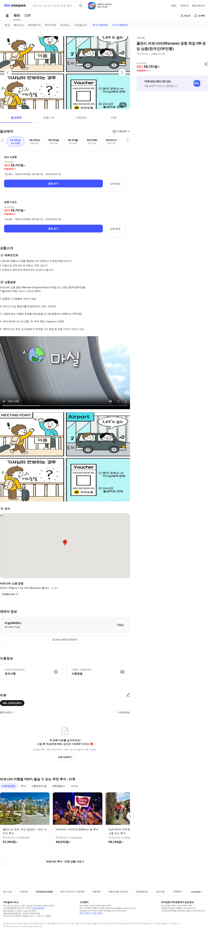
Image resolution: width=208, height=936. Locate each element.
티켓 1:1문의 (97, 913)
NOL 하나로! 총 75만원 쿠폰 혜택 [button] (52, 5)
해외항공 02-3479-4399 (90, 910)
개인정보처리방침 (44, 891)
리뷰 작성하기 (65, 757)
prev (137, 83)
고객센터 (176, 891)
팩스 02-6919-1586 (88, 908)
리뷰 (114, 117)
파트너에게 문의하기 (66, 639)
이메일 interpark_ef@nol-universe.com (178, 908)
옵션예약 (16, 117)
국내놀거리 (80, 25)
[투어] (16, 15)
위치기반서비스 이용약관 (72, 891)
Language (196, 891)
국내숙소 (65, 25)
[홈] (7, 15)
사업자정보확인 (38, 908)
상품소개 (48, 117)
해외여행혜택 (100, 25)
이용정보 (81, 117)
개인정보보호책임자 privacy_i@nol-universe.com (183, 910)
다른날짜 (122, 131)
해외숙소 (19, 25)
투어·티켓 (50, 25)
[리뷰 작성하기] (128, 695)
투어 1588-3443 (86, 905)
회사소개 (7, 891)
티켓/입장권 (8, 786)
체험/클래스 (58, 786)
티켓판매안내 (142, 891)
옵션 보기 (53, 183)
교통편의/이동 (39, 786)
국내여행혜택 (120, 25)
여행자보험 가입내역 (118, 891)
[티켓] (27, 15)
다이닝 (74, 786)
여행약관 (96, 891)
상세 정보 (115, 183)
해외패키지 (34, 25)
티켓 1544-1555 (103, 905)
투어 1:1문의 (84, 913)
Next (130, 816)
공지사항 (160, 891)
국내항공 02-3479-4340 (115, 910)
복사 (56, 588)
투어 (23, 786)
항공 (7, 25)
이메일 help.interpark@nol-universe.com (117, 908)
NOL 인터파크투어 (12, 703)
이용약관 (24, 891)
